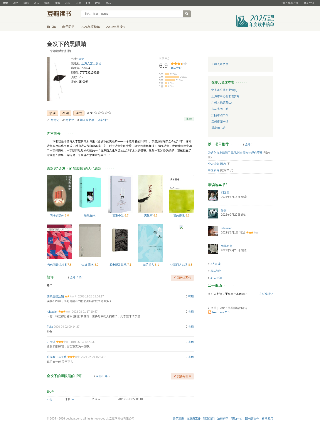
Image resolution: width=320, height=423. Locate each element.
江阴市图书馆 (219, 115)
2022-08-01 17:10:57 (85, 311)
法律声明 (223, 418)
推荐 (189, 119)
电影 (26, 3)
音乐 (36, 3)
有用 (191, 296)
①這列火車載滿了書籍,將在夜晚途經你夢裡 (235, 152)
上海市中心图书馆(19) (225, 96)
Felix (50, 326)
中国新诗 (213, 170)
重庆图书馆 (218, 127)
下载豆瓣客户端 (289, 3)
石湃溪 (51, 342)
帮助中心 (237, 418)
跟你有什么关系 (57, 357)
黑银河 (148, 215)
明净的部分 (57, 215)
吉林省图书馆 (219, 109)
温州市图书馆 (219, 121)
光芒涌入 (149, 264)
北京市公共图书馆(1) (224, 90)
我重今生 (118, 215)
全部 (248, 144)
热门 (49, 285)
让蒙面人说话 (179, 264)
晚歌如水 (90, 215)
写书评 (70, 120)
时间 (97, 3)
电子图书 (68, 27)
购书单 (51, 27)
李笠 (81, 58)
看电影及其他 (118, 264)
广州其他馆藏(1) (221, 102)
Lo (72, 399)
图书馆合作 (252, 418)
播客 (47, 3)
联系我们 (209, 418)
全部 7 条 (76, 277)
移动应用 (267, 418)
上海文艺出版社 (91, 63)
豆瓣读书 (62, 14)
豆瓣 (5, 3)
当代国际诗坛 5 (57, 264)
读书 (15, 3)
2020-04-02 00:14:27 (66, 326)
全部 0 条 (102, 376)
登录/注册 (309, 3)
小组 (68, 3)
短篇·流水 (87, 264)
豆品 (108, 3)
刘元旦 (225, 192)
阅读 (78, 3)
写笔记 (55, 120)
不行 (49, 399)
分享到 (101, 120)
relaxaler (52, 311)
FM (88, 3)
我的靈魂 (179, 215)
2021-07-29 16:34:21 (94, 357)
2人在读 (216, 263)
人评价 (176, 67)
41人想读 (216, 278)
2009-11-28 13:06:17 (91, 296)
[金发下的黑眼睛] (58, 79)
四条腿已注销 (55, 296)
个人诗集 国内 (217, 163)
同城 (57, 3)
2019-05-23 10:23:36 (82, 342)
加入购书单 (87, 120)
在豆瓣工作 (194, 418)
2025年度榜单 (90, 27)
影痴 (224, 210)
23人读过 (216, 270)
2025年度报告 (115, 27)
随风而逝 (226, 246)
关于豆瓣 (178, 418)
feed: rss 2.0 (220, 312)
